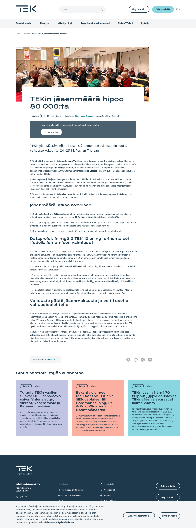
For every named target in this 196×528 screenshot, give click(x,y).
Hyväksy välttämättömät (139, 516)
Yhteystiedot (109, 484)
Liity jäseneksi (139, 9)
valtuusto (50, 359)
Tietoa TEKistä (125, 23)
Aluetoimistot (109, 490)
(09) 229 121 (25, 497)
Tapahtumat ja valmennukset (95, 23)
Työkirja (145, 23)
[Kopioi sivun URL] (150, 360)
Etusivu (19, 34)
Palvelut (64, 484)
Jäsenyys (44, 23)
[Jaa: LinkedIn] (136, 360)
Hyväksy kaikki (169, 516)
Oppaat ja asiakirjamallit (71, 495)
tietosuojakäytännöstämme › (60, 522)
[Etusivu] (26, 11)
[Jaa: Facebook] (128, 360)
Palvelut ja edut (24, 23)
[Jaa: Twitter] (143, 360)
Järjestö (35, 116)
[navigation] (178, 9)
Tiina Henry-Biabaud (84, 116)
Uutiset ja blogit (65, 23)
